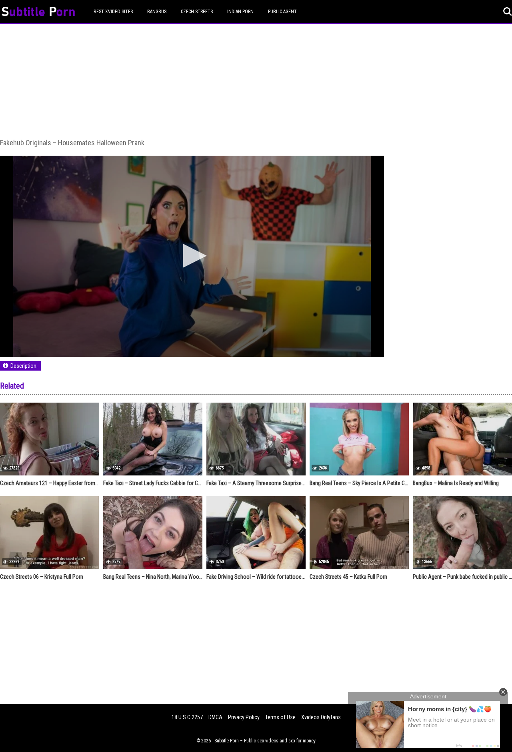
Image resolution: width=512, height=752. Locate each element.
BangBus (156, 11)
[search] (507, 11)
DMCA (215, 717)
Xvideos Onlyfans (321, 717)
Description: (24, 366)
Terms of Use (280, 717)
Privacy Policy (244, 717)
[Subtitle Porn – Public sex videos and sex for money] (38, 12)
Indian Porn (240, 11)
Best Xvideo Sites (113, 11)
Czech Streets (197, 11)
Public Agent (282, 11)
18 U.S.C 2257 (187, 717)
